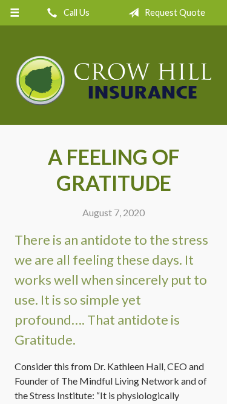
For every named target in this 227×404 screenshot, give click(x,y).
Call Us (76, 12)
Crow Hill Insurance (113, 80)
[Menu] (15, 12)
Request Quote (174, 12)
